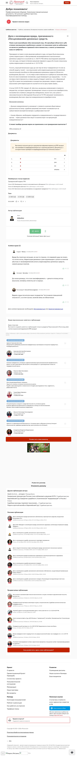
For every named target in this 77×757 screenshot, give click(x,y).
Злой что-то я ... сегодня (16, 494)
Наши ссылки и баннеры (58, 673)
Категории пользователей (16, 700)
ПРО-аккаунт (60, 145)
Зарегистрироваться (55, 309)
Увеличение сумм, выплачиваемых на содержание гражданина (28, 189)
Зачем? (48, 236)
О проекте (10, 670)
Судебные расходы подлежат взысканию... (22, 503)
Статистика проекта (14, 679)
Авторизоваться (39, 309)
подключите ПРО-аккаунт (29, 329)
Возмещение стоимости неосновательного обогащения (26, 184)
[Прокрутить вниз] (72, 752)
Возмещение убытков (17, 186)
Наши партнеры (12, 690)
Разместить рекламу (38, 483)
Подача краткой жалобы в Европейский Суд (23, 505)
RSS (10, 741)
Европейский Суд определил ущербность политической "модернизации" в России (36, 498)
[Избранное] (68, 36)
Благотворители (55, 676)
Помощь (10, 697)
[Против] (68, 268)
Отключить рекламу (38, 486)
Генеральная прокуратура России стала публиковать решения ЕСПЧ (31, 496)
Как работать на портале (16, 706)
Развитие (52, 667)
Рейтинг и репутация (14, 703)
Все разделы (11, 693)
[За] (63, 268)
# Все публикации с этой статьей (54, 184)
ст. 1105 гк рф (30, 196)
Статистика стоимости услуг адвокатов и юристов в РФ (59, 702)
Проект (9, 667)
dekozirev (20, 218)
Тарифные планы (13, 709)
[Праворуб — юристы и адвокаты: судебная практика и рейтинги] (16, 3)
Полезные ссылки (56, 697)
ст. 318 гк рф (12, 196)
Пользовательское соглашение (13, 683)
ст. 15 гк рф (21, 196)
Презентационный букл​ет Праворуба (16, 674)
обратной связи (58, 715)
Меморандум (11, 687)
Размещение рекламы (57, 670)
